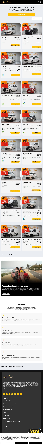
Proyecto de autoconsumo (11, 421)
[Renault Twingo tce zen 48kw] (32, 174)
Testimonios (6, 418)
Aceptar (35, 442)
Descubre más (6, 293)
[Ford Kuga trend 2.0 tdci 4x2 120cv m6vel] (11, 202)
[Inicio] (6, 2)
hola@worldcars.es (6, 388)
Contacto (6, 415)
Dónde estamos (8, 406)
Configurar (7, 442)
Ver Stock (6, 398)
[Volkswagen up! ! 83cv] (32, 145)
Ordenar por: (35, 18)
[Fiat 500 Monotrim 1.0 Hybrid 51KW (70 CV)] (11, 145)
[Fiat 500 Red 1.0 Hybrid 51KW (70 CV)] (11, 58)
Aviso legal (5, 426)
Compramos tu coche (9, 404)
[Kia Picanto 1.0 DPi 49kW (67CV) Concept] (11, 87)
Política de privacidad (8, 428)
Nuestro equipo (8, 409)
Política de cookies (7, 430)
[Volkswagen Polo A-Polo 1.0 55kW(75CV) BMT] (32, 29)
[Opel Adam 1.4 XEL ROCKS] (11, 29)
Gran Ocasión (7, 401)
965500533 (5, 390)
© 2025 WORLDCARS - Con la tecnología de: (26, 428)
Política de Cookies (10, 439)
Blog (4, 412)
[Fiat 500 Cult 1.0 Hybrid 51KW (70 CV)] (32, 87)
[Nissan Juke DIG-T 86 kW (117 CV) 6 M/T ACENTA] (11, 116)
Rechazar (21, 442)
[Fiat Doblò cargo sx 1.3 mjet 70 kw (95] (11, 231)
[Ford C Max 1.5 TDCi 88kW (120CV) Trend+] (32, 58)
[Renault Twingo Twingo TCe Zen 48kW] (11, 174)
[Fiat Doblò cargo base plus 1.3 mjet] (32, 231)
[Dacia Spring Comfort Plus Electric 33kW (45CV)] (32, 202)
